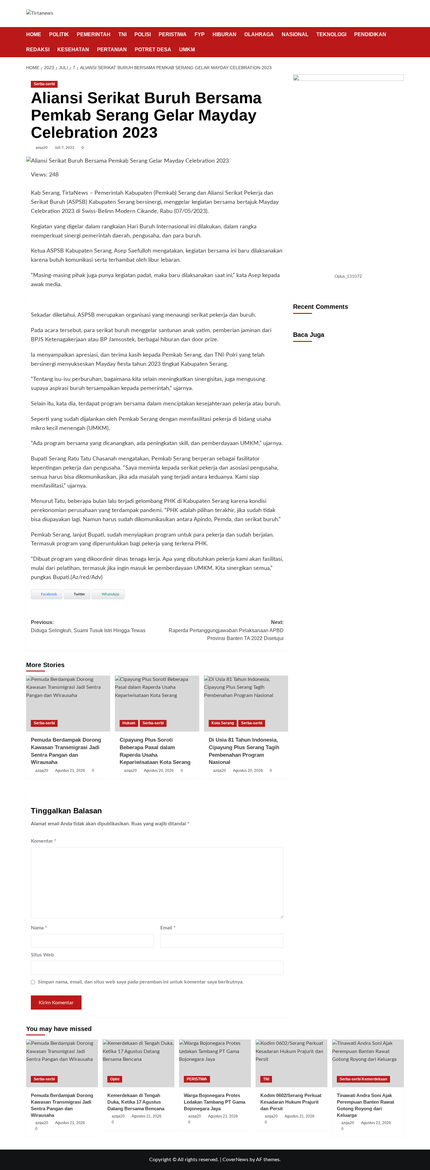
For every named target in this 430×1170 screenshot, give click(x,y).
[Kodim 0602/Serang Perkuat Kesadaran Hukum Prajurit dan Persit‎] (291, 1063)
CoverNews (235, 1159)
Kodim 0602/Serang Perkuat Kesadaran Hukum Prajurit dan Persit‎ (290, 1102)
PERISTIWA (173, 34)
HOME (33, 34)
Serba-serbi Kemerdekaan (363, 1079)
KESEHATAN (73, 49)
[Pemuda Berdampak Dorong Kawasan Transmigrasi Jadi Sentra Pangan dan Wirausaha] (68, 704)
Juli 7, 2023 (64, 147)
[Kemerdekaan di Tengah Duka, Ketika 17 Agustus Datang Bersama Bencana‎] (138, 1063)
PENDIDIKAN (370, 34)
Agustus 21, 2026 (70, 770)
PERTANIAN (112, 49)
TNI (122, 34)
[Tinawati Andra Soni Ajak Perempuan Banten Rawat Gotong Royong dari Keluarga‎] (368, 1063)
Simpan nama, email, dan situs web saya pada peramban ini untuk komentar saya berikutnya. (141, 981)
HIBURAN (224, 34)
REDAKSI (37, 49)
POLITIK (59, 34)
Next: (226, 630)
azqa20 (42, 147)
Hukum (128, 723)
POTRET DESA (153, 49)
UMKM (187, 49)
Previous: (88, 626)
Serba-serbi (44, 84)
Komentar (43, 841)
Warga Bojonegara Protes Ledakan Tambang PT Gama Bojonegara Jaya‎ (214, 1102)
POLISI (142, 34)
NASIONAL (295, 34)
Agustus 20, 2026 (159, 770)
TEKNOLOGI (331, 34)
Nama (39, 927)
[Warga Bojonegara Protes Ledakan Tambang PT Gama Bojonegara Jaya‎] (215, 1063)
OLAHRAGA (259, 34)
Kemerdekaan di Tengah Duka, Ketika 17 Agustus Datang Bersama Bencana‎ (135, 1102)
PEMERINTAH (93, 34)
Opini (114, 1079)
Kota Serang (223, 723)
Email (168, 927)
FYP (200, 34)
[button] (400, 41)
